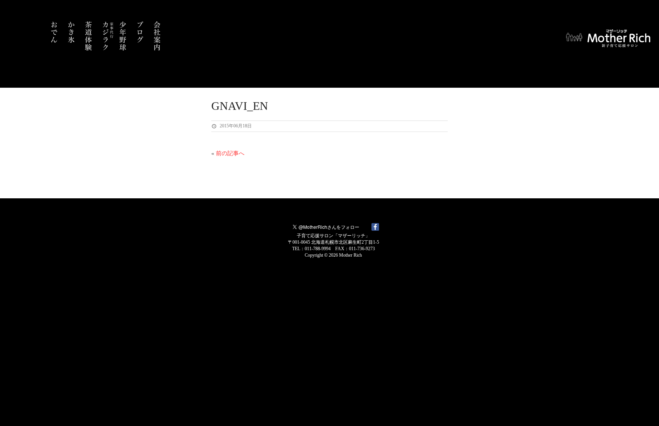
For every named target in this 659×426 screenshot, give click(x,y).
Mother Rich (350, 255)
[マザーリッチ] (609, 41)
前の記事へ (230, 153)
